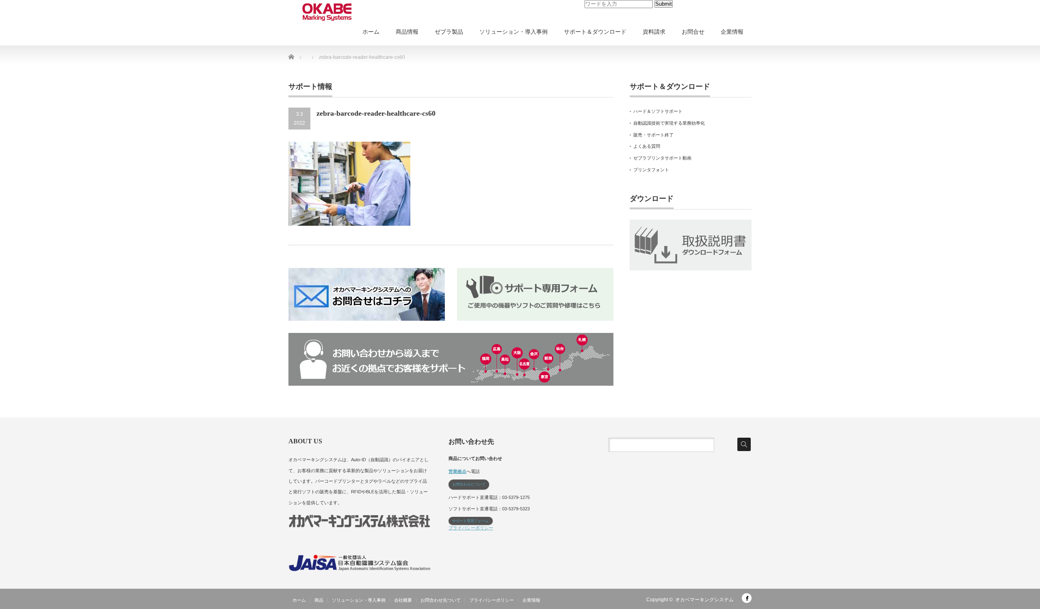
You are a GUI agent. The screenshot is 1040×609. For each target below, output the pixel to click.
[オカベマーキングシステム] (327, 12)
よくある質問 (646, 146)
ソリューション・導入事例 (513, 31)
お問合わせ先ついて (440, 600)
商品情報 (407, 31)
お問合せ (693, 31)
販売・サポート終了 (653, 134)
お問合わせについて (469, 484)
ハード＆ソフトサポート (657, 111)
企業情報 (732, 31)
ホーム (370, 31)
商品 (318, 600)
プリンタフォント (651, 169)
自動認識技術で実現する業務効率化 (669, 123)
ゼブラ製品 (449, 31)
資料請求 (654, 31)
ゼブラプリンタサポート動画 (662, 157)
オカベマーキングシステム (704, 600)
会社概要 (403, 600)
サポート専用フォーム (470, 521)
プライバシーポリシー (470, 527)
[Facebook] (747, 598)
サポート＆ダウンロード (595, 31)
